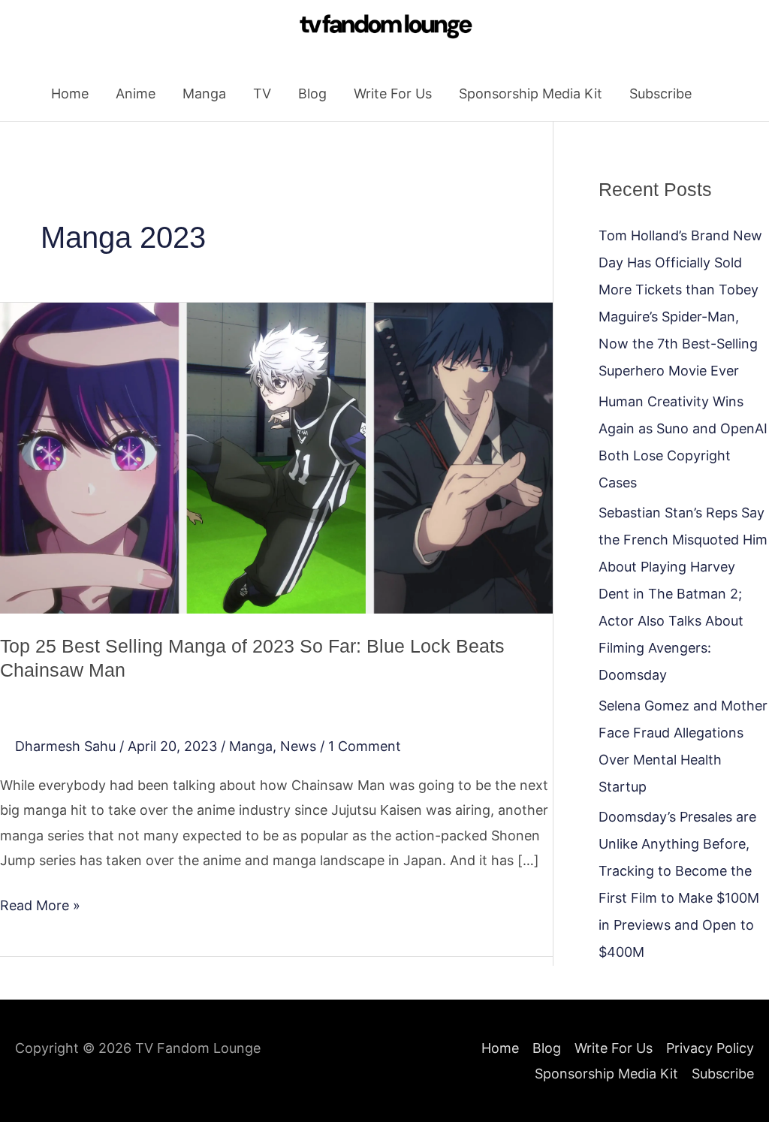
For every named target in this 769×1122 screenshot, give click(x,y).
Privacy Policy (710, 1048)
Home (70, 93)
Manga (204, 93)
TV (262, 93)
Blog (312, 93)
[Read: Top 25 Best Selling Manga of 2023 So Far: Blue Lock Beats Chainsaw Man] (276, 457)
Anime (135, 93)
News (298, 746)
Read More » (40, 903)
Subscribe (660, 93)
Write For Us (393, 93)
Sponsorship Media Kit (530, 93)
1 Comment (364, 746)
